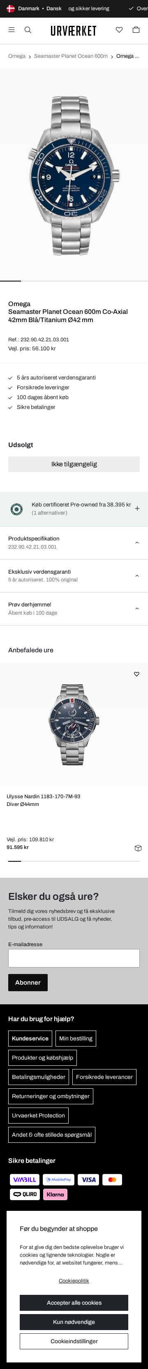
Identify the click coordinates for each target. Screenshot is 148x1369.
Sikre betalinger (36, 407)
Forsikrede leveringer (42, 387)
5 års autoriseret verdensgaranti (56, 378)
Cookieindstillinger (74, 1341)
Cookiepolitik (74, 1281)
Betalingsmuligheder (38, 1077)
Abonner (28, 982)
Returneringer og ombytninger (51, 1096)
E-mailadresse (25, 944)
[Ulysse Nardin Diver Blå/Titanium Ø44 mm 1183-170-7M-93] (74, 725)
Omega (16, 56)
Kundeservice (30, 1038)
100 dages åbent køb (42, 397)
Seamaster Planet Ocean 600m (71, 56)
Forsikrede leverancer (104, 1077)
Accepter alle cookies (74, 1303)
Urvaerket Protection (38, 1115)
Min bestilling (75, 1038)
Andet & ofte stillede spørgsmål (52, 1135)
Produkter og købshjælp (42, 1058)
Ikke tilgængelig (74, 464)
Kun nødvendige (74, 1322)
